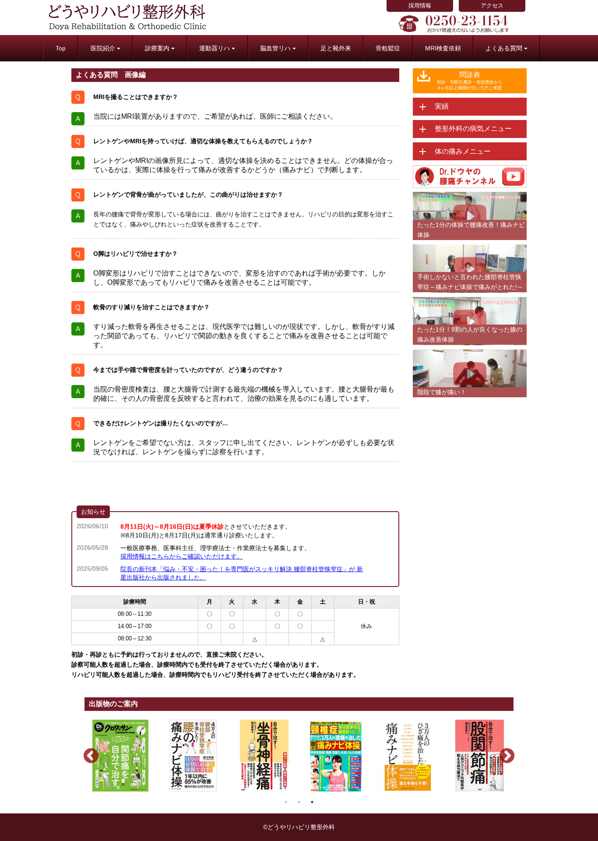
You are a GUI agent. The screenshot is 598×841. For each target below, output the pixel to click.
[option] (120, 756)
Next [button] (502, 752)
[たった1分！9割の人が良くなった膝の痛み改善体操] (470, 300)
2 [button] (299, 802)
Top (61, 48)
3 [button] (312, 802)
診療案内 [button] (157, 48)
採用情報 (419, 5)
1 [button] (285, 802)
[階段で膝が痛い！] (470, 353)
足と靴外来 (335, 48)
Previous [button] (86, 752)
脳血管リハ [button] (275, 48)
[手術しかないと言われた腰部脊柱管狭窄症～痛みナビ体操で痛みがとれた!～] (470, 248)
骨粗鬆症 (388, 48)
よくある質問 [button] (503, 48)
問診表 (470, 80)
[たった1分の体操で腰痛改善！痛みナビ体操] (470, 196)
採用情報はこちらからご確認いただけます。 (181, 556)
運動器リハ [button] (214, 48)
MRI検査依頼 (443, 48)
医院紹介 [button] (103, 48)
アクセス (492, 5)
